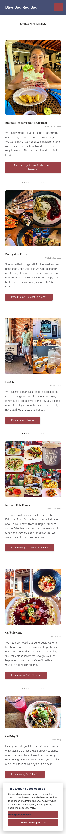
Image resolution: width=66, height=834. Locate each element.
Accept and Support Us (33, 822)
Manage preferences (19, 814)
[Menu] (58, 7)
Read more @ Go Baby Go (24, 774)
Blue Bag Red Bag (21, 7)
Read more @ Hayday (22, 420)
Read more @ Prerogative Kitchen (28, 297)
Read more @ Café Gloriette (26, 675)
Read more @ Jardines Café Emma (29, 547)
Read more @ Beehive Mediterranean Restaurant (33, 167)
